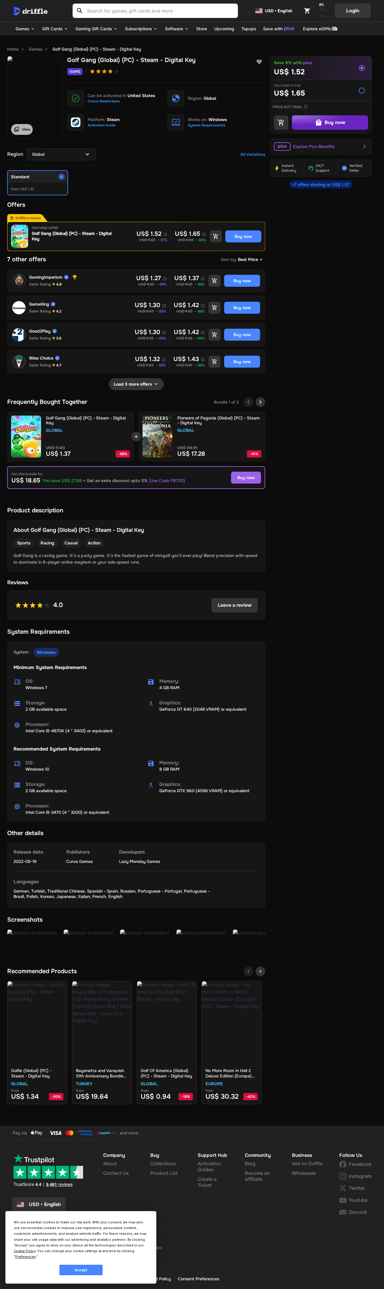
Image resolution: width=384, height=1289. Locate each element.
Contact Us (116, 1173)
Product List (164, 1173)
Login (352, 10)
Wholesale (304, 1173)
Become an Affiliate (257, 1176)
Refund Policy (157, 1279)
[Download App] (323, 11)
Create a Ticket (207, 1182)
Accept (81, 1270)
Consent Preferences (198, 1279)
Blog (250, 1163)
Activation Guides (209, 1166)
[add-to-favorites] (259, 62)
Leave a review (235, 605)
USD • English (278, 10)
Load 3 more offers (133, 384)
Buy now (246, 477)
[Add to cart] (216, 236)
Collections (163, 1163)
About (110, 1163)
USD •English (45, 1204)
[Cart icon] (307, 11)
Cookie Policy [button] (24, 1251)
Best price (248, 259)
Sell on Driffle (307, 1163)
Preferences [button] (25, 1257)
